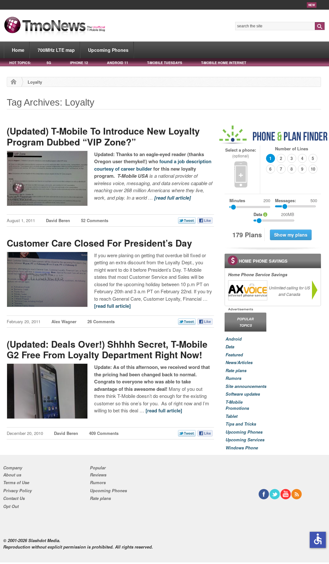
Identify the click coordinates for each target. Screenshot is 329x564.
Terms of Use (16, 482)
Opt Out (11, 506)
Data (230, 346)
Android (234, 339)
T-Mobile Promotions (237, 405)
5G (49, 62)
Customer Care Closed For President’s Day (99, 242)
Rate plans (236, 370)
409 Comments (104, 433)
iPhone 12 (79, 62)
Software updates (243, 394)
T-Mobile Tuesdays (164, 62)
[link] (247, 290)
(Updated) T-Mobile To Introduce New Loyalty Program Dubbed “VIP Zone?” (103, 136)
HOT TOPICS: (20, 62)
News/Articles (239, 362)
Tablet (231, 416)
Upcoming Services (245, 440)
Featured (234, 355)
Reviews (98, 475)
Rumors (233, 378)
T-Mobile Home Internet (223, 62)
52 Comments (94, 220)
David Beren (58, 220)
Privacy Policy (17, 490)
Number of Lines (291, 148)
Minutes (237, 200)
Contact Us (14, 498)
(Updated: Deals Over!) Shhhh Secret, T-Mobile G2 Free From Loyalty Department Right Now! (107, 349)
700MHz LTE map (56, 50)
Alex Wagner (63, 321)
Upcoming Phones (108, 50)
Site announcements (246, 386)
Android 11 (117, 62)
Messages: (296, 200)
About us (12, 475)
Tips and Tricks (241, 424)
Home (18, 50)
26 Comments (101, 321)
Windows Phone (242, 448)
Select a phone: (240, 153)
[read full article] (172, 197)
